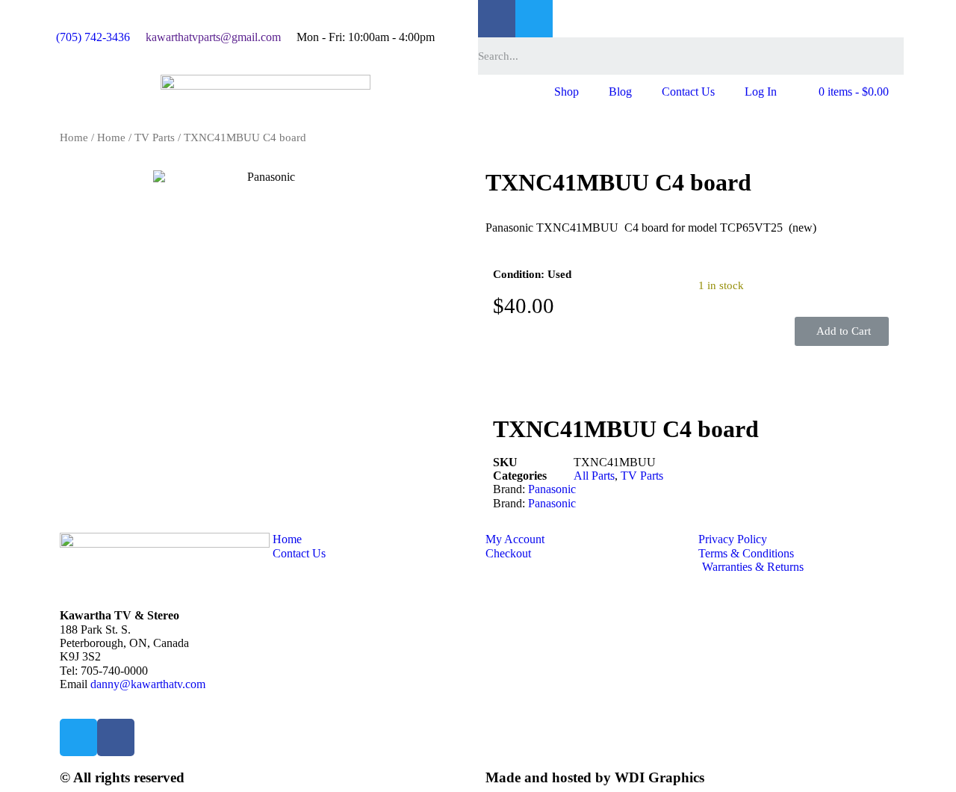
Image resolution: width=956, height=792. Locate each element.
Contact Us (688, 91)
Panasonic (552, 489)
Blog (620, 91)
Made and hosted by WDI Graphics (594, 777)
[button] (842, 331)
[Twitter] (534, 18)
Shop (566, 91)
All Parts (594, 475)
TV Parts (154, 137)
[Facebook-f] (496, 18)
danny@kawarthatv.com (147, 684)
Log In (761, 91)
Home (74, 137)
